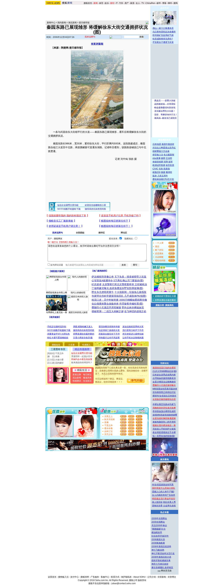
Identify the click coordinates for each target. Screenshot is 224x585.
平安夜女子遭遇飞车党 (163, 42)
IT (117, 3)
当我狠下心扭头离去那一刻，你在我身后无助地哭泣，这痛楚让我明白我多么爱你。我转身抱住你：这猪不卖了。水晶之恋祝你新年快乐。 (121, 367)
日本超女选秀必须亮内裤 (164, 375)
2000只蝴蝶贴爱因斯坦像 (133, 299)
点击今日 (164, 8)
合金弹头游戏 (169, 505)
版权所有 (142, 580)
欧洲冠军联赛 (159, 165)
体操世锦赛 (158, 161)
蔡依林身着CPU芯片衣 (163, 179)
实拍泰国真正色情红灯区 (164, 392)
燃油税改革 (157, 532)
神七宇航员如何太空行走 (163, 553)
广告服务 (95, 577)
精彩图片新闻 (57, 271)
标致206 (156, 172)
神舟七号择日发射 (160, 564)
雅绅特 (169, 172)
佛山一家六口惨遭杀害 (163, 28)
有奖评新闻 (97, 43)
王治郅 (169, 158)
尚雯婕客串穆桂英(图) (131, 303)
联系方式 (115, 577)
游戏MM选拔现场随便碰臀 (165, 415)
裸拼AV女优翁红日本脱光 (164, 396)
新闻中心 (51, 22)
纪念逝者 (97, 284)
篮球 (170, 161)
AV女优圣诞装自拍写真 (163, 484)
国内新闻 (62, 22)
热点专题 (164, 512)
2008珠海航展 (158, 543)
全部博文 (172, 577)
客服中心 (105, 577)
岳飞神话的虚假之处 (135, 311)
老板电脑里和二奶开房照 (164, 422)
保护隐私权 (126, 577)
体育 (101, 3)
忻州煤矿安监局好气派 (163, 35)
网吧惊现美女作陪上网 (56, 292)
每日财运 (87, 374)
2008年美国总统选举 (161, 546)
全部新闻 (162, 577)
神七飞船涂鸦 (158, 550)
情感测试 (77, 381)
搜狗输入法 (63, 577)
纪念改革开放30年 (160, 536)
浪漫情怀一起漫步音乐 (81, 356)
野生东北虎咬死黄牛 (103, 292)
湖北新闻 (72, 22)
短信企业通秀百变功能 (81, 353)
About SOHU (139, 577)
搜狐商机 (169, 305)
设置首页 (52, 577)
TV (142, 3)
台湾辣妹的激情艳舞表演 (164, 378)
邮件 (159, 3)
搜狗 (175, 3)
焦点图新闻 (169, 154)
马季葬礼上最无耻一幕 (56, 312)
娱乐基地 (164, 459)
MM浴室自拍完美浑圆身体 (165, 389)
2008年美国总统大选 (161, 557)
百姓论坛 (164, 363)
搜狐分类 (160, 305)
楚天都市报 (84, 22)
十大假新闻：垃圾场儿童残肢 (130, 292)
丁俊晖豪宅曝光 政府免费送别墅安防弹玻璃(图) (117, 288)
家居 (132, 3)
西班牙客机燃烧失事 (161, 560)
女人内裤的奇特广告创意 (163, 495)
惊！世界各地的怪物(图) (164, 436)
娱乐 (107, 3)
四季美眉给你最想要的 (165, 300)
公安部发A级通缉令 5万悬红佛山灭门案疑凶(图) (118, 280)
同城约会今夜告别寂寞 (81, 359)
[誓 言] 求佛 (53, 356)
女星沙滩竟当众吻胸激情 (164, 382)
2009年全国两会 (159, 518)
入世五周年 (162, 176)
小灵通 (71, 345)
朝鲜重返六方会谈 (161, 151)
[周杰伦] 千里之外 (55, 353)
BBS (170, 3)
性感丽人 (86, 345)
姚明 (163, 158)
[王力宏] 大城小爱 (55, 359)
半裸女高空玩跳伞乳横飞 (164, 404)
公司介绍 (151, 577)
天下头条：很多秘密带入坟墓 (130, 276)
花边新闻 (77, 378)
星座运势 (77, 374)
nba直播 (156, 158)
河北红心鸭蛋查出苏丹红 (164, 147)
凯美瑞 (166, 168)
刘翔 (166, 161)
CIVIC (155, 168)
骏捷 (163, 172)
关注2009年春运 (159, 525)
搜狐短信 (56, 345)
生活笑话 (87, 381)
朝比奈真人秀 (169, 502)
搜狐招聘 (84, 577)
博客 (164, 3)
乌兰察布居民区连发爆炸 (164, 31)
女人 (138, 3)
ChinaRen (150, 3)
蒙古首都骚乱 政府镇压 (162, 567)
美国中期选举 (168, 144)
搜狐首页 (88, 3)
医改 (155, 176)
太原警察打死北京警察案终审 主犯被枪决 (124, 284)
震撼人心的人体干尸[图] (163, 491)
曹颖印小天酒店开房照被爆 (106, 307)
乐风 (161, 168)
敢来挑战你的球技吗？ (81, 362)
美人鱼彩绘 (157, 502)
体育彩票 (170, 165)
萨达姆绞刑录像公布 (103, 276)
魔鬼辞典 (87, 378)
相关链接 (54, 317)
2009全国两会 (158, 522)
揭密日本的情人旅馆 (78, 312)
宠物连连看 (157, 505)
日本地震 (157, 144)
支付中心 (74, 577)
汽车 (121, 3)
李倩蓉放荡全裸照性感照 (164, 411)
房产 (127, 3)
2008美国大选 (158, 539)
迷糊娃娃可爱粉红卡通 (165, 296)
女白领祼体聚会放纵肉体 (105, 303)
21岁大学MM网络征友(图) (165, 371)
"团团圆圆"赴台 (159, 529)
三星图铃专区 (58, 349)
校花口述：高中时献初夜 (105, 299)
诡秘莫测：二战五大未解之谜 (108, 311)
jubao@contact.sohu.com (123, 583)
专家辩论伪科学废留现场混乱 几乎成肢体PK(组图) (119, 296)
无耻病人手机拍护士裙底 (164, 429)
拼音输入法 (158, 154)
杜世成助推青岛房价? (163, 38)
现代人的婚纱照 (78, 292)
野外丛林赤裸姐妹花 (133, 307)
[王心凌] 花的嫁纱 (55, 363)
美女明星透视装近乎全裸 (164, 432)
